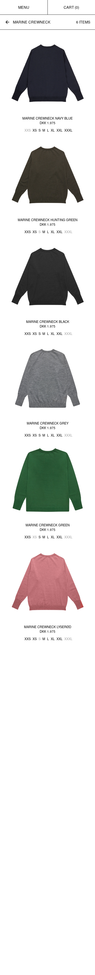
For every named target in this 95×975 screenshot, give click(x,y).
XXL (59, 130)
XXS (27, 130)
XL (53, 130)
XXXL (68, 130)
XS (35, 130)
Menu (23, 7)
